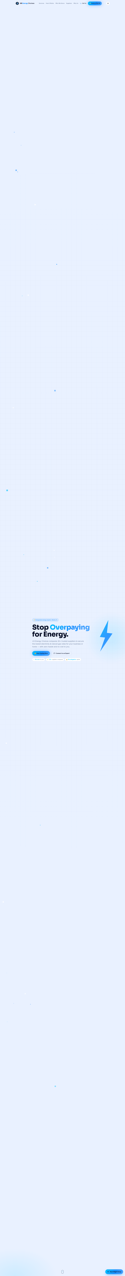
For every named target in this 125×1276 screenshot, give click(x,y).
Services (41, 3)
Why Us (76, 3)
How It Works (50, 3)
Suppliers (69, 3)
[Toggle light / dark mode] (108, 3)
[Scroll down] (62, 1272)
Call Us (84, 3)
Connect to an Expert (63, 653)
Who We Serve (60, 3)
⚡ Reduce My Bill (94, 3)
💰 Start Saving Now (41, 653)
